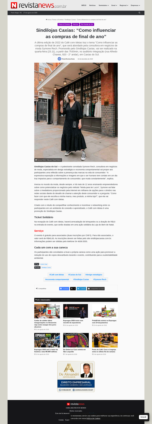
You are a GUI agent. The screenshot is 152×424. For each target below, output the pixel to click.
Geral (113, 5)
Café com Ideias (57, 275)
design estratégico (94, 275)
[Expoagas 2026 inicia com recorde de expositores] (76, 311)
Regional (123, 5)
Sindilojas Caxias (81, 279)
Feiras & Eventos (58, 19)
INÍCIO (83, 5)
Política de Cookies (93, 418)
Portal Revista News (68, 59)
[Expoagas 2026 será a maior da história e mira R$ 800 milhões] (47, 340)
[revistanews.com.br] (39, 5)
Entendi (143, 417)
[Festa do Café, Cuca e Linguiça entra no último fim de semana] (105, 340)
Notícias (92, 5)
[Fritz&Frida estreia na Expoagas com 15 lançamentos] (105, 311)
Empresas (134, 5)
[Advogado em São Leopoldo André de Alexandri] (76, 376)
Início (49, 19)
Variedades (103, 5)
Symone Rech (100, 279)
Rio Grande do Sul (87, 24)
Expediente (68, 420)
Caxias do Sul (75, 275)
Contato (61, 420)
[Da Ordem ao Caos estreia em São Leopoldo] (76, 340)
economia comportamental (57, 279)
